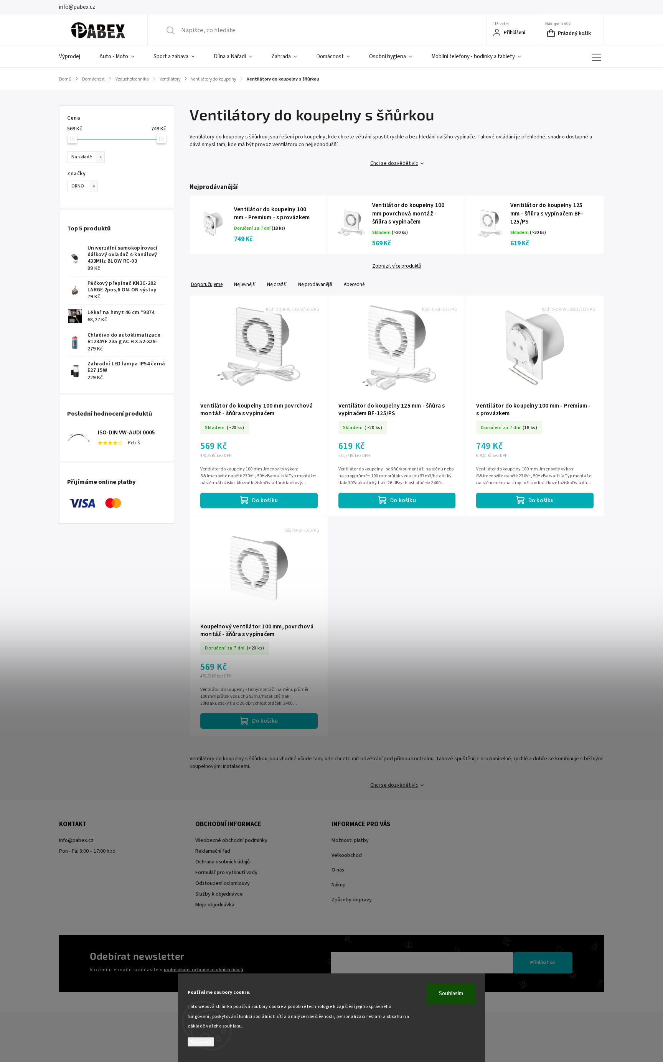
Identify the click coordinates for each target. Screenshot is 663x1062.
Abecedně (354, 284)
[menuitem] (74, 56)
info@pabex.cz (76, 840)
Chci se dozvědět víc (394, 163)
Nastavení (201, 1042)
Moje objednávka (214, 905)
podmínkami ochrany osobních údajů (203, 969)
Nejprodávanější (315, 284)
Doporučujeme (207, 284)
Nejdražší (277, 284)
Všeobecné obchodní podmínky (231, 840)
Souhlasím (451, 994)
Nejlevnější (245, 284)
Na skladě (86, 156)
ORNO (82, 185)
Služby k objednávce (219, 894)
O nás (338, 870)
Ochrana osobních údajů (222, 862)
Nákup (339, 885)
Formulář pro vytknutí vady (226, 872)
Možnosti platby (350, 840)
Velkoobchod (347, 855)
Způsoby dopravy (352, 900)
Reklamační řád (212, 851)
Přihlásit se (542, 963)
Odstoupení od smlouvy (222, 883)
